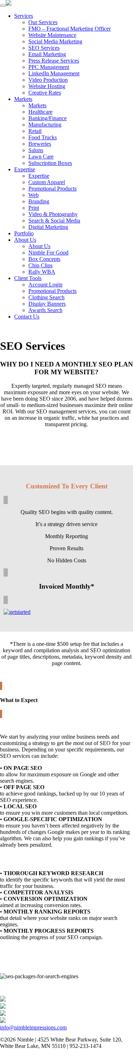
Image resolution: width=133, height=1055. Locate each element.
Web (33, 195)
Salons (35, 150)
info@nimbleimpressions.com (33, 1027)
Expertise (24, 169)
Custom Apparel (46, 182)
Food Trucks (42, 137)
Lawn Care (41, 157)
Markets (23, 99)
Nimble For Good (48, 253)
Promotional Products (52, 189)
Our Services (42, 22)
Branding (38, 201)
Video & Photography (53, 214)
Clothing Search (46, 297)
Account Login (45, 285)
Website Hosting (46, 86)
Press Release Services (53, 61)
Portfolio (24, 233)
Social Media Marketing (55, 41)
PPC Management (48, 67)
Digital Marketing (48, 227)
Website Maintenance (52, 35)
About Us (25, 240)
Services (23, 16)
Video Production (48, 80)
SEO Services (44, 48)
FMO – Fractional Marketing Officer (69, 29)
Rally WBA (41, 272)
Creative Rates (44, 93)
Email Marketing (47, 54)
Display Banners (47, 304)
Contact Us (26, 317)
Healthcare (40, 112)
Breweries (39, 144)
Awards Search (45, 310)
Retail (34, 131)
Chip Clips (40, 265)
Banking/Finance (47, 118)
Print (33, 208)
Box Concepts (44, 259)
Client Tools (27, 278)
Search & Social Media (54, 221)
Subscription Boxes (50, 163)
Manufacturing (44, 125)
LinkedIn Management (53, 73)
